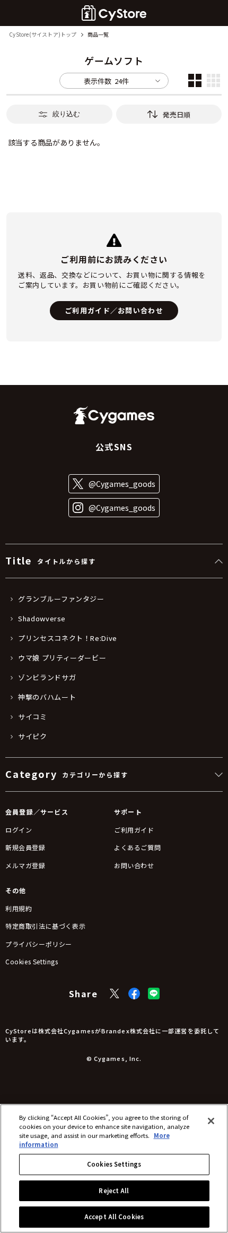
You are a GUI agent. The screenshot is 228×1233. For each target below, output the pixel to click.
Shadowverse (42, 618)
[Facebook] (134, 993)
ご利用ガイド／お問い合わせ (114, 310)
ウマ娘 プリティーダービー (62, 658)
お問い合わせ (134, 865)
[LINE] (154, 993)
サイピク (32, 736)
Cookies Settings (114, 1164)
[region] (114, 1168)
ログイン (18, 829)
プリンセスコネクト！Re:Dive (67, 638)
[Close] (211, 1121)
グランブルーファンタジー (61, 599)
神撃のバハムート (47, 697)
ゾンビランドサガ (47, 677)
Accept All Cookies (114, 1216)
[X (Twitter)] (114, 993)
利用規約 (18, 908)
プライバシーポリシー (38, 943)
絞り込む (66, 114)
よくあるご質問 (137, 847)
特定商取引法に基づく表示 (45, 925)
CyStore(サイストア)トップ (42, 34)
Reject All (114, 1190)
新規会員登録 (25, 847)
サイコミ (32, 717)
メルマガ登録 (25, 865)
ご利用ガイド (134, 829)
